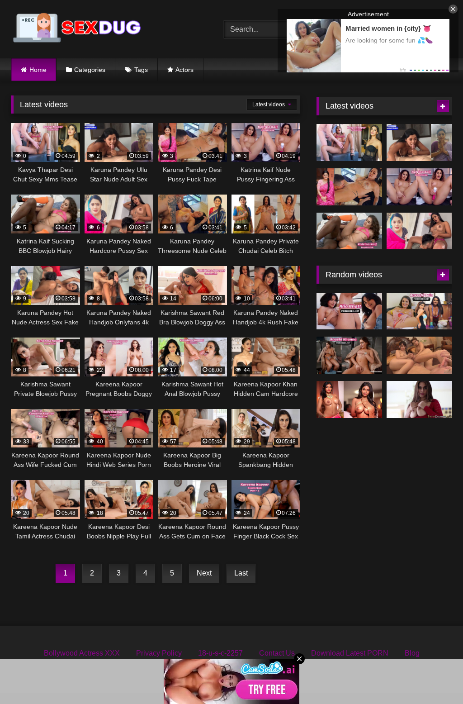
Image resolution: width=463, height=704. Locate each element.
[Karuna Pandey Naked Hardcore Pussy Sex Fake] (419, 231)
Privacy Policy (159, 653)
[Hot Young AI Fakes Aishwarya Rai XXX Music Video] (349, 399)
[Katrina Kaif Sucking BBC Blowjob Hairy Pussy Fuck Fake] (349, 231)
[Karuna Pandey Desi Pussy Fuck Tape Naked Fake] (349, 186)
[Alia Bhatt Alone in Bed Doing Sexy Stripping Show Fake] (349, 311)
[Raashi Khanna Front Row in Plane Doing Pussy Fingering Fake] (349, 355)
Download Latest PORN (349, 653)
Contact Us (277, 653)
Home (38, 69)
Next (204, 573)
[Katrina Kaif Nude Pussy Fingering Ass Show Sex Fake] (419, 186)
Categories (89, 69)
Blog (412, 653)
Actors (184, 69)
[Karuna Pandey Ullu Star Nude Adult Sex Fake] (419, 142)
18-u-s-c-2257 (220, 653)
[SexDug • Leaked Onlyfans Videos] (103, 29)
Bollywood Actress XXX (82, 653)
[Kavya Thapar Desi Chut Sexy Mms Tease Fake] (349, 142)
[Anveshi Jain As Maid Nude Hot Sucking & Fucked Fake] (419, 311)
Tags (141, 69)
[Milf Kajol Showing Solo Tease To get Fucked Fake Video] (419, 399)
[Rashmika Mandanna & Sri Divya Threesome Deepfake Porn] (419, 355)
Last (241, 573)
